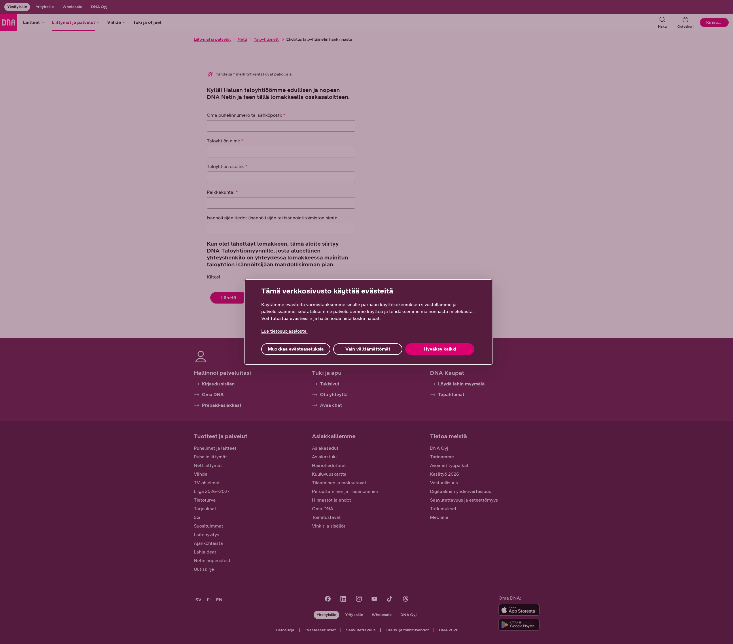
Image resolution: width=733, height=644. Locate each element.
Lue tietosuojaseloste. (284, 331)
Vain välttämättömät (367, 349)
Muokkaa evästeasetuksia (296, 349)
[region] (368, 322)
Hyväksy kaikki (440, 349)
